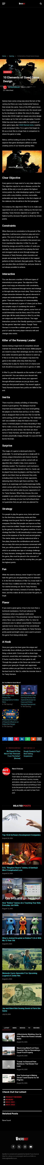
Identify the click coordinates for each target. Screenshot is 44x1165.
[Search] (40, 3)
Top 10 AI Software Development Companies (21, 835)
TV (29, 1028)
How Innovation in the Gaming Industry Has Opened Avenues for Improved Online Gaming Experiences (28, 699)
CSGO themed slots (26, 125)
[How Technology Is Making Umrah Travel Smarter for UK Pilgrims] (8, 1078)
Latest (6, 1028)
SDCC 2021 (10, 1102)
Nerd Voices (15, 87)
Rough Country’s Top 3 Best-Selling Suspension (32, 753)
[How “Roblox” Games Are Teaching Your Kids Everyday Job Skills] (22, 889)
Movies (22, 1028)
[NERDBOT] (22, 3)
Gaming (7, 72)
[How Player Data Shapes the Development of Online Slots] (10, 689)
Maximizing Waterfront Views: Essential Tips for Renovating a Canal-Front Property (28, 1050)
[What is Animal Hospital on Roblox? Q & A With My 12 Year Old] (22, 924)
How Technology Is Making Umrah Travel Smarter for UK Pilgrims (28, 1077)
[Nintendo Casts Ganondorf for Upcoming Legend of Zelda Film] (22, 959)
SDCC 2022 (10, 1105)
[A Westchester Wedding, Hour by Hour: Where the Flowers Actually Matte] (8, 1037)
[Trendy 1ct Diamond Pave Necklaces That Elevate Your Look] (8, 1064)
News (15, 1028)
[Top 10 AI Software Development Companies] (22, 821)
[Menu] (3, 3)
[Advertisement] (22, 31)
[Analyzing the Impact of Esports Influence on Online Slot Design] (10, 714)
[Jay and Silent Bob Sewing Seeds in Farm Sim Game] (22, 994)
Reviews (36, 1028)
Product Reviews (14, 1097)
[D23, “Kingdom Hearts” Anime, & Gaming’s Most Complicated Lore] (22, 854)
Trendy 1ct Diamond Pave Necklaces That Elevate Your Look (27, 1064)
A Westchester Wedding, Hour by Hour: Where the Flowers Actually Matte (29, 1036)
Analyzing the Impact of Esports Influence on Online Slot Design (10, 722)
